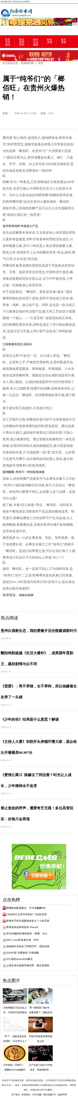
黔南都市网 (27, 63)
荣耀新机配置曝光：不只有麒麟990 (26, 908)
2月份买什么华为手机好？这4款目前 (26, 914)
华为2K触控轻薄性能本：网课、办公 (26, 933)
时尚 (21, 45)
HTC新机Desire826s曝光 (19, 959)
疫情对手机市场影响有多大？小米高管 (27, 920)
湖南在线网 (26, 595)
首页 (7, 40)
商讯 (7, 45)
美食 (63, 42)
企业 (35, 42)
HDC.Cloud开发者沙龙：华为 (22, 940)
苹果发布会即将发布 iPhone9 (22, 927)
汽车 (7, 42)
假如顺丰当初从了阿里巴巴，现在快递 (27, 946)
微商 (35, 45)
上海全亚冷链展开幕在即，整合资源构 (27, 965)
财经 (35, 40)
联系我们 (26, 1094)
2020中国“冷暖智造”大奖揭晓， (23, 952)
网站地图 (47, 1094)
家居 (21, 42)
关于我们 (15, 1094)
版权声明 (62, 1094)
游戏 (49, 42)
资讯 (21, 40)
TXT (54, 1094)
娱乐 (63, 40)
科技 (49, 40)
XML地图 (37, 1094)
